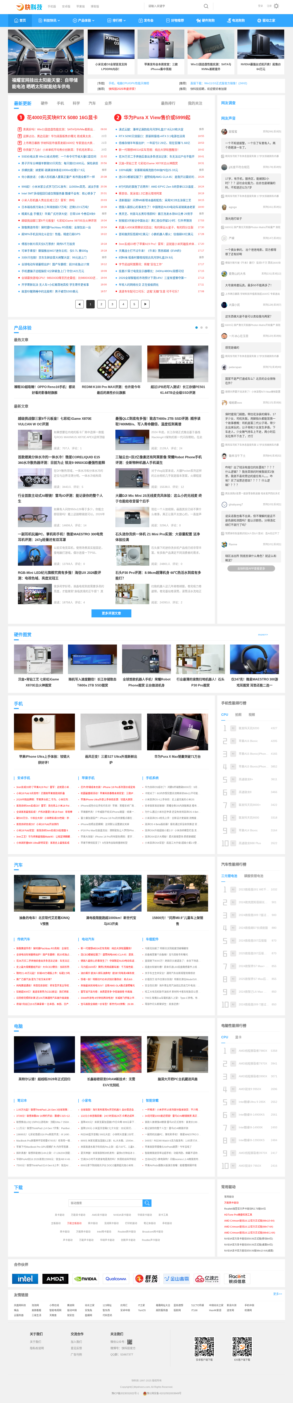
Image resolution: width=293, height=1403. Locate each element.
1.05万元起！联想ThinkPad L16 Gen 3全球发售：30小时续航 (49, 1109)
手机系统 (152, 778)
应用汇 (124, 1305)
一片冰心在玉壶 (238, 336)
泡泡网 (35, 1305)
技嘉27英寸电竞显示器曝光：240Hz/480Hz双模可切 (151, 271)
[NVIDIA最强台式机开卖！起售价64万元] (260, 44)
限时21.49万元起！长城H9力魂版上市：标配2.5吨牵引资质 (47, 973)
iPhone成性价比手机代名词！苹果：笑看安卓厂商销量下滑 (112, 805)
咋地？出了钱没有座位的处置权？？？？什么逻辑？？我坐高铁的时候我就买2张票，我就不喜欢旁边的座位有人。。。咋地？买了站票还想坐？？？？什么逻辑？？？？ (250, 476)
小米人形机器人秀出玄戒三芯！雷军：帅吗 (48, 200)
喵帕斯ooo (235, 402)
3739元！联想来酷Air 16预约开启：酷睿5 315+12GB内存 (47, 1116)
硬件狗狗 (208, 20)
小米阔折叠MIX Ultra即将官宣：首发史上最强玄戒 (42, 843)
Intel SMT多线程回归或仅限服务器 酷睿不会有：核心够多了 (59, 193)
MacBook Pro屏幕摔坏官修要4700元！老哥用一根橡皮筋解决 (49, 1140)
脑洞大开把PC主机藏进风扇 (178, 1079)
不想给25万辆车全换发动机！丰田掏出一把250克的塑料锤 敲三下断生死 (45, 84)
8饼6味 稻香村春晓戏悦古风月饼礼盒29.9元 (146, 257)
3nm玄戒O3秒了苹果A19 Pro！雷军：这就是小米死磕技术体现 (158, 244)
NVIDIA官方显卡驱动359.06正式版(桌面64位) (248, 1244)
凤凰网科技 (20, 1305)
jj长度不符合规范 (239, 167)
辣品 (16, 1310)
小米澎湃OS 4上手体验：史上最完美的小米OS (169, 799)
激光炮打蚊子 (233, 218)
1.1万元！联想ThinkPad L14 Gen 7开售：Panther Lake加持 (48, 1128)
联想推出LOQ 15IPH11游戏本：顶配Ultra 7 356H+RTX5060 (48, 1122)
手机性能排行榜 (233, 703)
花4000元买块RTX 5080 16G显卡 (62, 117)
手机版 (52, 6)
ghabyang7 (236, 504)
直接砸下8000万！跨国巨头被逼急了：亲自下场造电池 (174, 960)
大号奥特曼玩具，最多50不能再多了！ (249, 285)
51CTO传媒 (197, 1305)
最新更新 (22, 103)
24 (180, 448)
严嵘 (231, 238)
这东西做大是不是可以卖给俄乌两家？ (249, 316)
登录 (260, 6)
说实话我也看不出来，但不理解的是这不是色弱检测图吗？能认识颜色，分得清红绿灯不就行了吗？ (250, 520)
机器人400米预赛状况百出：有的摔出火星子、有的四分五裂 (156, 227)
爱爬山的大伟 (237, 273)
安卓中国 (125, 1310)
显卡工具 (163, 1215)
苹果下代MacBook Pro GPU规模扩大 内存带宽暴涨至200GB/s (49, 1147)
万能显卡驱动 (78, 1215)
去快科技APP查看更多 (251, 568)
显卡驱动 (59, 1215)
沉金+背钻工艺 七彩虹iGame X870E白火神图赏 (148, 163)
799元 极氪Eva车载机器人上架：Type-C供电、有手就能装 (176, 998)
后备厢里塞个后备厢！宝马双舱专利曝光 (166, 954)
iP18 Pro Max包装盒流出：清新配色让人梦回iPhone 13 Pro (112, 830)
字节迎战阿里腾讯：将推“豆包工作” (141, 264)
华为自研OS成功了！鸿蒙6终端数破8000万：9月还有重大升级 (178, 787)
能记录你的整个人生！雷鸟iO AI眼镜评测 (166, 1128)
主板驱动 (56, 1223)
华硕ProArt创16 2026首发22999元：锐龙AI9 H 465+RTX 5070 (50, 1159)
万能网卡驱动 (83, 1231)
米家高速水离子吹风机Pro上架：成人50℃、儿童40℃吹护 (112, 1147)
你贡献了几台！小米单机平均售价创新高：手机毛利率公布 (59, 149)
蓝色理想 (178, 1305)
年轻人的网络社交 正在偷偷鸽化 (139, 284)
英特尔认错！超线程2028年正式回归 (44, 1079)
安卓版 (66, 6)
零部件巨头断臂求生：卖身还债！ (163, 1004)
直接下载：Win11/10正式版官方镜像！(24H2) (218, 83)
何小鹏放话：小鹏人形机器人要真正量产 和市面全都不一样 (58, 176)
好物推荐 (177, 20)
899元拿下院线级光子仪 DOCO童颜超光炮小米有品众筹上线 (113, 1165)
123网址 (107, 1305)
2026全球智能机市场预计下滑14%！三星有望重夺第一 (153, 277)
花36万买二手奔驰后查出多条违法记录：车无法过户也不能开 (157, 156)
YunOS (142, 1310)
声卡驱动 (68, 1240)
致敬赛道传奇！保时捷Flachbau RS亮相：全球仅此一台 (56, 227)
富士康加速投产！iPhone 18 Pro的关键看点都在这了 (109, 818)
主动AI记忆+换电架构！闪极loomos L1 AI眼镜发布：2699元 (177, 1159)
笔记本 (22, 1100)
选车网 (230, 1310)
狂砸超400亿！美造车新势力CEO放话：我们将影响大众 (46, 991)
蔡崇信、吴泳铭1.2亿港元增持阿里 (140, 193)
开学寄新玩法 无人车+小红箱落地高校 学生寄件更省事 (55, 284)
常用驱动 (229, 1196)
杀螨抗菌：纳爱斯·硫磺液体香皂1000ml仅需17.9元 (53, 170)
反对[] (277, 131)
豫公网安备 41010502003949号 (164, 1393)
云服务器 (19, 1315)
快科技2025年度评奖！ (123, 88)
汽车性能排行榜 (233, 864)
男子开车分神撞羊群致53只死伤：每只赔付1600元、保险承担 (60, 163)
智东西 (106, 1310)
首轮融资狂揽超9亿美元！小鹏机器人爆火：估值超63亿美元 (156, 234)
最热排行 (168, 103)
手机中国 (249, 1305)
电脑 (18, 1026)
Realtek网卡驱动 (127, 1231)
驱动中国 (72, 1310)
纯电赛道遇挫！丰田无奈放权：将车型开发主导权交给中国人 (48, 985)
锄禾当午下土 (237, 455)
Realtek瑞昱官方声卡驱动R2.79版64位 (245, 1208)
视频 (252, 714)
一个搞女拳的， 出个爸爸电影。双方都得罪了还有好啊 (250, 252)
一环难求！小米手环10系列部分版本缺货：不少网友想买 (175, 1109)
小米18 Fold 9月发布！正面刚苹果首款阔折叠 (40, 793)
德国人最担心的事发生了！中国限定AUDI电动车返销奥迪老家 (157, 207)
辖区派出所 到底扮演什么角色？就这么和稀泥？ (250, 558)
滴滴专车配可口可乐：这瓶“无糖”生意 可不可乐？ (149, 291)
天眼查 (53, 1315)
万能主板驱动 (74, 1223)
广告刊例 (76, 1354)
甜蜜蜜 (233, 131)
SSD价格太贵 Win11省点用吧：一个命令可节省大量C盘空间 (59, 156)
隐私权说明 (37, 1348)
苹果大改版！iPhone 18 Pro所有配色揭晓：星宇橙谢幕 (110, 836)
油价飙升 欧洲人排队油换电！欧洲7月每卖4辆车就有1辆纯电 (113, 973)
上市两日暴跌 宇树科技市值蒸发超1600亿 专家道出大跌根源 (60, 143)
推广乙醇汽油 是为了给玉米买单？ (34, 979)
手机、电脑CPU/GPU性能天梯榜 (129, 83)
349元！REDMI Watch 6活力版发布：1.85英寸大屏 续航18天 (177, 1140)
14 (85, 525)
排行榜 (117, 20)
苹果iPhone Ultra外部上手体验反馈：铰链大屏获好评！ (110, 799)
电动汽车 (88, 939)
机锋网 (248, 1310)
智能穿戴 (152, 1100)
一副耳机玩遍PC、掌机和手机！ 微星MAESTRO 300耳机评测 (178, 1134)
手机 (60, 103)
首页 (23, 20)
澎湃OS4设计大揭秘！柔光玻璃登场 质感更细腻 (170, 836)
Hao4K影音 (215, 1310)
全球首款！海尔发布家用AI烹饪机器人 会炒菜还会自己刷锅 (112, 1109)
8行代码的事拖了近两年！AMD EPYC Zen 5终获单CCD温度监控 (159, 186)
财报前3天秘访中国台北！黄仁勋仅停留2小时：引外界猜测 (155, 220)
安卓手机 (23, 778)
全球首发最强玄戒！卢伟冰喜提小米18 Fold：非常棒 (44, 812)
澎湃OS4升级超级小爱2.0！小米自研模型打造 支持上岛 (174, 830)
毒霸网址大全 (163, 1305)
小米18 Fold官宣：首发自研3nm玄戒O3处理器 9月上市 (45, 830)
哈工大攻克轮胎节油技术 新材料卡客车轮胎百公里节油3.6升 (177, 991)
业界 (108, 103)
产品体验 (84, 20)
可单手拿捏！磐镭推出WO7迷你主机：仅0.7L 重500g (55, 250)
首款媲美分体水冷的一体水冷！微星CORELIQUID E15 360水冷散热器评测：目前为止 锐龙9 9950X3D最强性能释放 (61, 462)
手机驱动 (167, 1223)
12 (182, 486)
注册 (269, 6)
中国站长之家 (216, 1305)
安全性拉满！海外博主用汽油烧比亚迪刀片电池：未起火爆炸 (177, 985)
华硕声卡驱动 (107, 1240)
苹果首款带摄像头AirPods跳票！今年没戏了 (168, 1147)
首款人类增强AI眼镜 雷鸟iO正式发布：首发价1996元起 (174, 1122)
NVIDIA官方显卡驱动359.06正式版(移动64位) (248, 1238)
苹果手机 (88, 778)
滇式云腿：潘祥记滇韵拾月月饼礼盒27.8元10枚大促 (151, 129)
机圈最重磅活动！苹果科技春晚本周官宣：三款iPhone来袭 (112, 793)
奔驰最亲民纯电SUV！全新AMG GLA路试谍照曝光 (108, 985)
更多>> (277, 1293)
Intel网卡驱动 (104, 1231)
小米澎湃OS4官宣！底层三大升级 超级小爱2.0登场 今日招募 (177, 843)
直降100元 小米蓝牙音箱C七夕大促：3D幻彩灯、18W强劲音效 (114, 1128)
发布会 (148, 20)
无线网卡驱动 (111, 1223)
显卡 (238, 1037)
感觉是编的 (232, 347)
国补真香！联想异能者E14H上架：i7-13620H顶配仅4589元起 (49, 1153)
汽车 (92, 103)
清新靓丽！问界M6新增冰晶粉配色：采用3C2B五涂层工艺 (155, 200)
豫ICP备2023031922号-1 (125, 1393)
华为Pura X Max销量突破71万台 (177, 756)
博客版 (95, 6)
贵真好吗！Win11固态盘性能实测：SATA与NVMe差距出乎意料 (62, 129)
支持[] (268, 131)
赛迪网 (70, 1305)
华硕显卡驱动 (145, 1215)
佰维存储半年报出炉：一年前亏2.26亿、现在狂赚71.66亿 (154, 143)
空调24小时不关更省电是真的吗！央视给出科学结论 (108, 1159)
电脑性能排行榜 (233, 1026)
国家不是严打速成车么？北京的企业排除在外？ (250, 381)
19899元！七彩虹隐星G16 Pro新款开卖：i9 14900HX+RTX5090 (51, 1134)
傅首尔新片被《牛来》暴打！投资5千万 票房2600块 (253, 262)
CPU (224, 714)
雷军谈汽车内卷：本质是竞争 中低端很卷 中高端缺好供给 (111, 991)
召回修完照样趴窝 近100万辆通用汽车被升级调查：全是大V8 (49, 998)
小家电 (86, 1100)
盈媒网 (88, 1315)
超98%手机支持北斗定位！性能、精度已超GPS (51, 234)
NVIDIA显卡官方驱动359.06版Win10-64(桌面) (248, 1250)
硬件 (44, 103)
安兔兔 (88, 1310)
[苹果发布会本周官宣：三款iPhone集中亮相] (161, 44)
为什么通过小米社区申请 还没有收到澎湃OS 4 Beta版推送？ (177, 812)
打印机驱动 (131, 1223)
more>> (263, 634)
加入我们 (76, 1341)
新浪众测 (231, 1305)
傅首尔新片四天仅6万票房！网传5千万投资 (48, 244)
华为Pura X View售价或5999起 (157, 117)
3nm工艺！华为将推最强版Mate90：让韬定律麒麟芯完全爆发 (49, 836)
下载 (18, 1187)
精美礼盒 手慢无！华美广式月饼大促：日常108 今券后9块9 (58, 213)
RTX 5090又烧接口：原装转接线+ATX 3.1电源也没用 (152, 136)
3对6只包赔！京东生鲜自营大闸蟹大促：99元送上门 (54, 257)
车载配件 (152, 939)
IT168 (194, 1310)
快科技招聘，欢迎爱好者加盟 (208, 88)
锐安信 (70, 1315)
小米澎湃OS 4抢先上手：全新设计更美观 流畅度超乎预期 (175, 818)
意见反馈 (76, 1348)
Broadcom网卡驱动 (152, 1231)
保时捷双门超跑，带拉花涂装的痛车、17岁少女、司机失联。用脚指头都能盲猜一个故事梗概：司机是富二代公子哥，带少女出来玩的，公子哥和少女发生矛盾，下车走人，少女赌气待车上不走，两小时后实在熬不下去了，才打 (250, 425)
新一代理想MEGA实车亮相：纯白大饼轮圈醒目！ (149, 149)
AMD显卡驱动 (99, 1215)
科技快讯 (50, 20)
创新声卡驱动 (128, 1240)
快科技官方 (129, 1348)
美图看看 (36, 1310)
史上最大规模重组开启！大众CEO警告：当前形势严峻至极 (47, 967)
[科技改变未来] (26, 6)
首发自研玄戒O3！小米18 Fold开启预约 (37, 824)
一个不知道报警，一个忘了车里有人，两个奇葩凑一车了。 (250, 145)
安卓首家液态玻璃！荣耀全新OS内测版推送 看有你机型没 (175, 805)
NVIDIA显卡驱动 (122, 1215)
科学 (76, 103)
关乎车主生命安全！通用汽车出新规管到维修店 (170, 973)
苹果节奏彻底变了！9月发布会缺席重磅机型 (104, 843)
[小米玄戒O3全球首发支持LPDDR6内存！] (111, 44)
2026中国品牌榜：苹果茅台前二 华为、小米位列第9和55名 (47, 799)
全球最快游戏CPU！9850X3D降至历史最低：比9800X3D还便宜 (61, 277)
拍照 (238, 714)
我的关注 (195, 103)
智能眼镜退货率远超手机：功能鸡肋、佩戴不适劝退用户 (175, 1153)
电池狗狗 (238, 20)
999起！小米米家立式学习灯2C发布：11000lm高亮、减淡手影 (60, 186)
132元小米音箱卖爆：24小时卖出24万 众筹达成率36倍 (110, 1116)
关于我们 (35, 1341)
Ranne (233, 544)
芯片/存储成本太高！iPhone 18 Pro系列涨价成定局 (108, 787)
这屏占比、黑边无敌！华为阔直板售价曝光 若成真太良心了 (59, 136)
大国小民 (234, 304)
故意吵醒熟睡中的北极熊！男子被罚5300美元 (50, 291)
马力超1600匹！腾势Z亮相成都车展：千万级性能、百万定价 (113, 967)
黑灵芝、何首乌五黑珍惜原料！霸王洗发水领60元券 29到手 (156, 213)
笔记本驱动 (150, 1223)
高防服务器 (162, 1310)
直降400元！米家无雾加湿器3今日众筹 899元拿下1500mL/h (113, 1122)
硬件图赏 (22, 634)
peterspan (235, 367)
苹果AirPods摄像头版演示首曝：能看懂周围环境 (171, 1165)
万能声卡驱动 (86, 1240)
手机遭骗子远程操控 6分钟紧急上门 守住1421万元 (53, 271)
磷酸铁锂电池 (253, 876)
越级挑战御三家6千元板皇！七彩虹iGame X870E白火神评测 (59, 220)
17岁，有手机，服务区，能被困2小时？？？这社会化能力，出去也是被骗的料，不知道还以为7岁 (250, 183)
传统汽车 (23, 939)
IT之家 (141, 1305)
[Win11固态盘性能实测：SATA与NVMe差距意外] (211, 44)
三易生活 (36, 1315)
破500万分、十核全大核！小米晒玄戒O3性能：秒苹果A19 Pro (49, 818)
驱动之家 (269, 20)
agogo (233, 207)
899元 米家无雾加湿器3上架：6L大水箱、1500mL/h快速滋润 (113, 1140)
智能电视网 (55, 1310)
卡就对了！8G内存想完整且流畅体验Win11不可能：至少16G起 (178, 793)
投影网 (177, 1310)
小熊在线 (54, 1305)
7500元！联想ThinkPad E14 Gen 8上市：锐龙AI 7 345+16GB (49, 1165)
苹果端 (80, 6)
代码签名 (107, 1315)
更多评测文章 (111, 613)
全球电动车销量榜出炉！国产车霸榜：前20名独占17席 (55, 264)
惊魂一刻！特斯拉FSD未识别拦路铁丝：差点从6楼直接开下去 (114, 979)
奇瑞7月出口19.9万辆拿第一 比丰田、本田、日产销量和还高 (48, 1004)
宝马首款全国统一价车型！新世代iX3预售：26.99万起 (109, 1004)
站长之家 (89, 1305)
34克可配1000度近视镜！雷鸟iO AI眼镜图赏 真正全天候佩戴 (177, 1116)
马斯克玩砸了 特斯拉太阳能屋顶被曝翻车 (167, 948)
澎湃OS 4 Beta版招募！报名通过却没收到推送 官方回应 (174, 824)
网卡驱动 (93, 1223)
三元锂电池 (229, 876)
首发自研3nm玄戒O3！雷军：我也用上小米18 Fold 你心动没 (48, 805)
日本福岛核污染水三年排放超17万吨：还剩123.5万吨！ (56, 207)
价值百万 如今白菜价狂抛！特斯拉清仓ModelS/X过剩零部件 (177, 979)
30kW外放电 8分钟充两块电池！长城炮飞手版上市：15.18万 (113, 998)
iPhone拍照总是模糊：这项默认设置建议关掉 (105, 824)
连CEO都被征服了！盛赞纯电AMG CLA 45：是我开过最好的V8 (158, 176)
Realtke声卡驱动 (151, 1240)
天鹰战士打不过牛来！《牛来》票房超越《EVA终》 (151, 250)
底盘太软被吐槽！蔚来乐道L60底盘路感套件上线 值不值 (175, 967)
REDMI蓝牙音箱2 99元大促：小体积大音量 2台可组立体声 (112, 1134)
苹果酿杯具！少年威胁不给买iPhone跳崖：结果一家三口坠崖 (113, 812)
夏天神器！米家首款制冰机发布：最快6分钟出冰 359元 (110, 1153)
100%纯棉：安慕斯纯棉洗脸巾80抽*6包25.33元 (148, 170)
